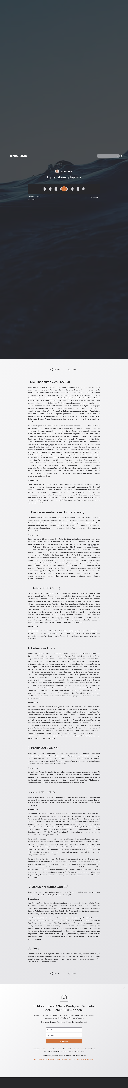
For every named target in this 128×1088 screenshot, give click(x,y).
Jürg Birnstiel (66, 171)
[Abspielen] (64, 189)
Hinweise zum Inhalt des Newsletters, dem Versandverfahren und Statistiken (64, 1060)
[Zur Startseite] (18, 156)
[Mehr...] (5, 156)
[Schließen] (124, 987)
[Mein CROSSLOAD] (122, 156)
